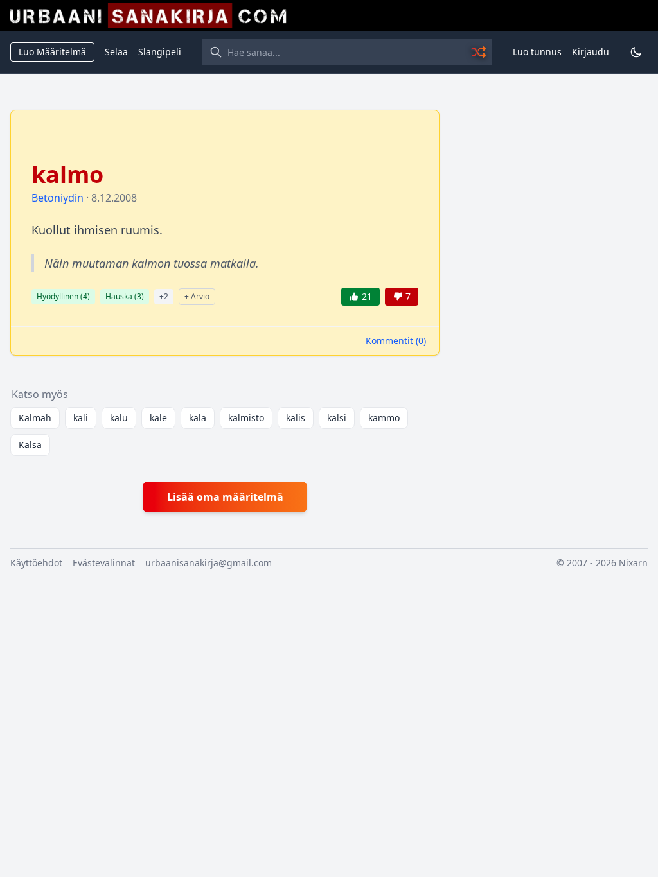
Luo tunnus (537, 52)
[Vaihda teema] (636, 52)
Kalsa (30, 444)
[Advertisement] (551, 190)
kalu (119, 418)
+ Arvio (196, 296)
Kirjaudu (590, 52)
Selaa (116, 52)
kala (197, 418)
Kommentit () (396, 340)
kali (80, 418)
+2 (163, 296)
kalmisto (246, 418)
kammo (384, 418)
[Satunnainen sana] (479, 52)
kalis (295, 418)
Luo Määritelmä (52, 52)
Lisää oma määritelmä (225, 497)
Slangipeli (159, 52)
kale (158, 418)
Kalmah (35, 418)
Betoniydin (57, 198)
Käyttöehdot (36, 563)
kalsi (336, 418)
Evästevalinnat (104, 563)
